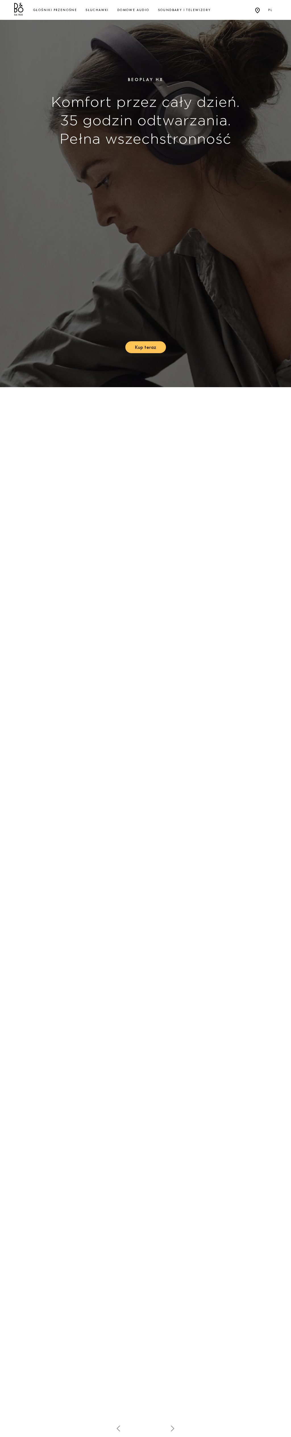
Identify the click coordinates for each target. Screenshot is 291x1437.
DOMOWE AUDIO (133, 10)
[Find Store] (257, 10)
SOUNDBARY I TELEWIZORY (184, 10)
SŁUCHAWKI (97, 10)
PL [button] (270, 10)
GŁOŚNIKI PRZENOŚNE (55, 10)
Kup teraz (145, 347)
